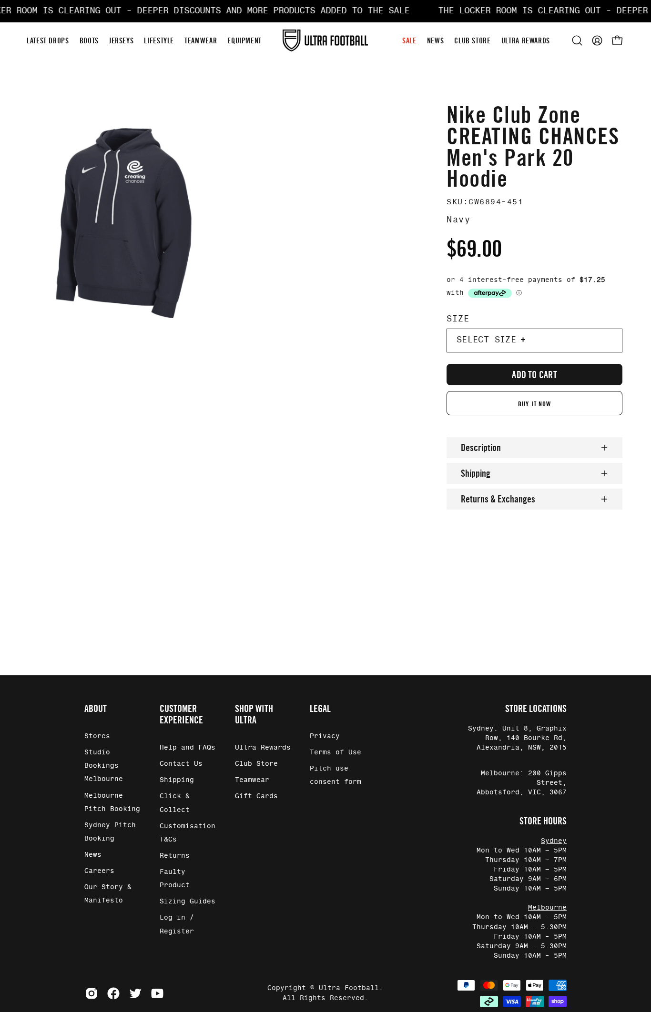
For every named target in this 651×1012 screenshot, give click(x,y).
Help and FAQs (187, 747)
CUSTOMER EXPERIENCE (181, 714)
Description (481, 447)
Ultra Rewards (263, 747)
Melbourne (547, 907)
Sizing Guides (187, 902)
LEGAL (320, 708)
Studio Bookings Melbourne (103, 765)
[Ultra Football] (325, 41)
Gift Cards (256, 796)
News (93, 855)
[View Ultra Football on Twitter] (135, 993)
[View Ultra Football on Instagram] (91, 993)
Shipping (475, 473)
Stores (97, 736)
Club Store (256, 764)
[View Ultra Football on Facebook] (113, 993)
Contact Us (181, 764)
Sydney (554, 841)
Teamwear (252, 780)
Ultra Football (349, 988)
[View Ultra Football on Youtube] (157, 993)
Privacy (325, 736)
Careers (99, 871)
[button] (577, 40)
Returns (175, 855)
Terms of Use (335, 752)
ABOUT (95, 708)
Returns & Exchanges (498, 499)
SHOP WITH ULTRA (254, 714)
